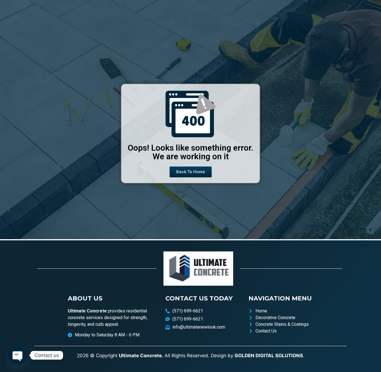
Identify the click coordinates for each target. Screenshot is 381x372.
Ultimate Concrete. (141, 355)
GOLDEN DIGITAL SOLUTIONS (269, 355)
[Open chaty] (18, 355)
